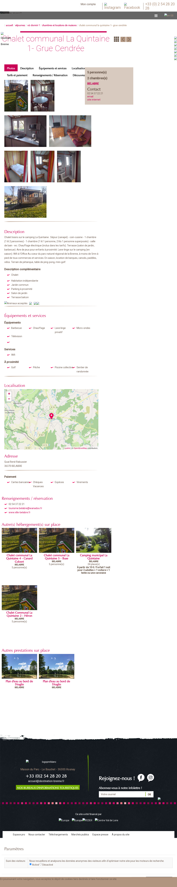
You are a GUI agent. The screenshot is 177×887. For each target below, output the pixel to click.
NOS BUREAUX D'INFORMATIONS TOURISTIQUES (47, 787)
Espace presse (100, 834)
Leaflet (67, 448)
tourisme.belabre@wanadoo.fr (25, 508)
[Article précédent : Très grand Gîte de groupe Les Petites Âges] (123, 39)
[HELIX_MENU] (156, 16)
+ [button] (9, 394)
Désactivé (47, 864)
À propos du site (120, 834)
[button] (34, 884)
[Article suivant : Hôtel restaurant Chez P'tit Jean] (128, 39)
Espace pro (19, 834)
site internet (93, 99)
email (90, 96)
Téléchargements (58, 834)
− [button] (9, 399)
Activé (35, 864)
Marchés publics (80, 834)
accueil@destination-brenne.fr (46, 781)
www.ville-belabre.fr (19, 512)
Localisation (79, 68)
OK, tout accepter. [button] (11, 884)
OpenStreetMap (80, 448)
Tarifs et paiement (17, 74)
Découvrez (79, 74)
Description (27, 68)
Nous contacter (37, 834)
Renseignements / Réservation (50, 74)
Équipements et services (53, 68)
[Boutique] (175, 55)
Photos (11, 68)
